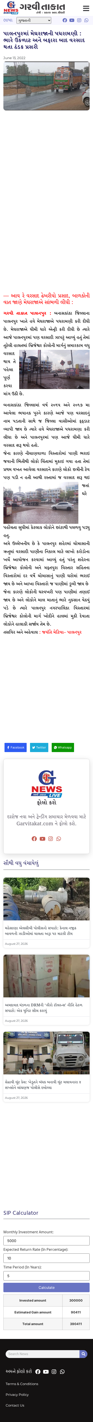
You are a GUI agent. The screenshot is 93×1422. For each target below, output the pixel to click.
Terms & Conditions (22, 1384)
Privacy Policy (17, 1394)
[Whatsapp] (58, 839)
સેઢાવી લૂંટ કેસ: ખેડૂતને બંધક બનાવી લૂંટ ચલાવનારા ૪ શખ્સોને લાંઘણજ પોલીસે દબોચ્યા (43, 1085)
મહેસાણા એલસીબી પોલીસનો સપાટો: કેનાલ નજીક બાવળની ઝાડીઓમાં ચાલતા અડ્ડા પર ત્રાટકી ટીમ (40, 931)
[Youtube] (42, 839)
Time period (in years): (22, 1267)
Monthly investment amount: (28, 1232)
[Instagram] (50, 839)
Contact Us (15, 1405)
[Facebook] (34, 839)
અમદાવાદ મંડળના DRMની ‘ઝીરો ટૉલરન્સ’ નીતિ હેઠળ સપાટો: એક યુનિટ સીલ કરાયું (43, 1008)
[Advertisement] (46, 161)
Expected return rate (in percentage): (35, 1249)
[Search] (83, 1354)
